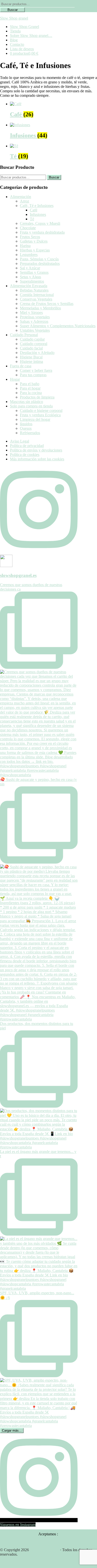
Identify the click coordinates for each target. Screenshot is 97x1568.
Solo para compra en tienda (31, 406)
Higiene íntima (31, 361)
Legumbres (29, 254)
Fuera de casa (20, 366)
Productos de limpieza (37, 397)
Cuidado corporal (33, 344)
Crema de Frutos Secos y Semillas (46, 303)
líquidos (26, 424)
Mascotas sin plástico (26, 401)
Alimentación (20, 197)
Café (33, 210)
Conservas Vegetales (36, 299)
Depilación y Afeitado (37, 352)
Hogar (15, 379)
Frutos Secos (30, 237)
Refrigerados (30, 433)
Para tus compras (33, 375)
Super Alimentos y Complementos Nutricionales (58, 326)
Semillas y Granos (34, 272)
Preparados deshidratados (40, 263)
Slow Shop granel (14, 18)
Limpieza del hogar (35, 419)
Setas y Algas (30, 277)
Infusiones (38, 214)
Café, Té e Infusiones (36, 205)
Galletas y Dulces (34, 241)
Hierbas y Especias (35, 250)
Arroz (24, 201)
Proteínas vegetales (35, 317)
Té (32, 219)
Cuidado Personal (24, 335)
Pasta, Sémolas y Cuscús (39, 259)
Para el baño (29, 384)
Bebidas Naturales (34, 290)
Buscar (12, 10)
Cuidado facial (31, 348)
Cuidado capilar (32, 339)
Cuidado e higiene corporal (41, 410)
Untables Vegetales (35, 330)
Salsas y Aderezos (34, 321)
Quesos (26, 428)
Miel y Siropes (31, 312)
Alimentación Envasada (28, 286)
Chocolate (28, 228)
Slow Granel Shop (44, 1550)
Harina (25, 246)
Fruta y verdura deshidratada (42, 232)
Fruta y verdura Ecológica (40, 415)
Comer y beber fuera (36, 370)
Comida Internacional (37, 295)
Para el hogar (30, 388)
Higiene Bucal (31, 357)
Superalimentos (32, 281)
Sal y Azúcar (30, 268)
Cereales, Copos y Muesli (40, 223)
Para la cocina (31, 393)
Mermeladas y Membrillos (40, 308)
